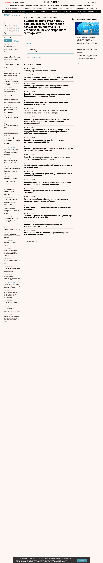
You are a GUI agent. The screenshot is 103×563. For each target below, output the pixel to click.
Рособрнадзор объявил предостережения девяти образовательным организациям (11, 295)
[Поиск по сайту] (89, 2)
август (16, 15)
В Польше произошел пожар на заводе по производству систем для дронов (11, 49)
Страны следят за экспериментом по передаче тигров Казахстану (12, 310)
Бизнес (22, 5)
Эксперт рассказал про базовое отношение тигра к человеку (12, 235)
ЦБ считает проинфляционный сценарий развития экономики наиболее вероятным (10, 191)
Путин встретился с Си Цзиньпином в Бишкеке (11, 303)
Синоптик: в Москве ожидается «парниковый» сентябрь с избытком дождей (11, 211)
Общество (79, 5)
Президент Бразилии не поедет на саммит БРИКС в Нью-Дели (11, 83)
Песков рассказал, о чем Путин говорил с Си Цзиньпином (11, 220)
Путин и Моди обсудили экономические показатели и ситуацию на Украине (12, 57)
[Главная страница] (51, 2)
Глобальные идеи (14, 5)
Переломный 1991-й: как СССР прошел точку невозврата (80, 14)
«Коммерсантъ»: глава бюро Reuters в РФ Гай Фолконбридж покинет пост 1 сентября (10, 110)
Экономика (29, 5)
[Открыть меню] (98, 2)
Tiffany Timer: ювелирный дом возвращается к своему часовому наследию (12, 286)
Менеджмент (87, 5)
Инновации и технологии (81, 8)
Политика (72, 5)
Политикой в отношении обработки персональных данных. (50, 561)
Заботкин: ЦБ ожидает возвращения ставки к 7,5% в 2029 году (12, 133)
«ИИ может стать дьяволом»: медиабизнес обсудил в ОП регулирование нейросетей (12, 100)
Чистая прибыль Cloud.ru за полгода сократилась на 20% (12, 262)
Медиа (57, 5)
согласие (40, 560)
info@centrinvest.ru (40, 51)
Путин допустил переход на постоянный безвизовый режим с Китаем (12, 270)
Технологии (51, 5)
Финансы (35, 5)
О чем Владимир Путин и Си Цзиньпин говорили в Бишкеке (12, 141)
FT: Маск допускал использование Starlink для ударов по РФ (12, 278)
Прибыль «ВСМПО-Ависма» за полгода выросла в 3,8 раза (11, 65)
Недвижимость (64, 5)
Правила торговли (15, 8)
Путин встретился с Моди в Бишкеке (11, 118)
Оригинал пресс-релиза (33, 57)
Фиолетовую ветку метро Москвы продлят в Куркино (12, 228)
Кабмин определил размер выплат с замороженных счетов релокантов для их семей (11, 319)
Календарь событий (7, 15)
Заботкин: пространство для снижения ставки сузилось (11, 244)
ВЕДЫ (7, 8)
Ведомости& (40, 8)
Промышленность (68, 8)
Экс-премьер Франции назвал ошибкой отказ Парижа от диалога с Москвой (10, 180)
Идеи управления (26, 8)
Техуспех (92, 8)
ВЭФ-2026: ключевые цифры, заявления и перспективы (38, 14)
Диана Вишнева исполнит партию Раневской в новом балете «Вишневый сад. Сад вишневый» (12, 152)
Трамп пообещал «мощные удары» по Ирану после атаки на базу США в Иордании (12, 161)
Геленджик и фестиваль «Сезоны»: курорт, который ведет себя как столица (12, 73)
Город (34, 8)
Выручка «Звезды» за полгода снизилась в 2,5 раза (11, 125)
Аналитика (48, 8)
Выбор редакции (59, 14)
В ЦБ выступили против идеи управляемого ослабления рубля (10, 91)
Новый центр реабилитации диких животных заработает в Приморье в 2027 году (12, 171)
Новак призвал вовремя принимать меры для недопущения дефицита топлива (11, 253)
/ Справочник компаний (39, 17)
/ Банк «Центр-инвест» (52, 17)
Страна (60, 8)
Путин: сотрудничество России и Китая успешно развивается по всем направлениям (11, 202)
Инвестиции (43, 5)
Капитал (55, 8)
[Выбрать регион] (86, 2)
